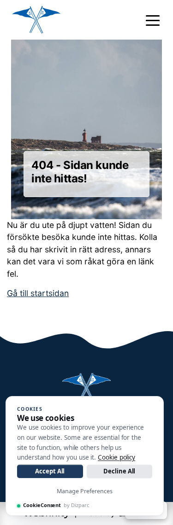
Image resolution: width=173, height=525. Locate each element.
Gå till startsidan (38, 293)
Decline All (119, 471)
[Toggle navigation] (153, 20)
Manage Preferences (85, 491)
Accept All (50, 471)
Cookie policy (116, 457)
